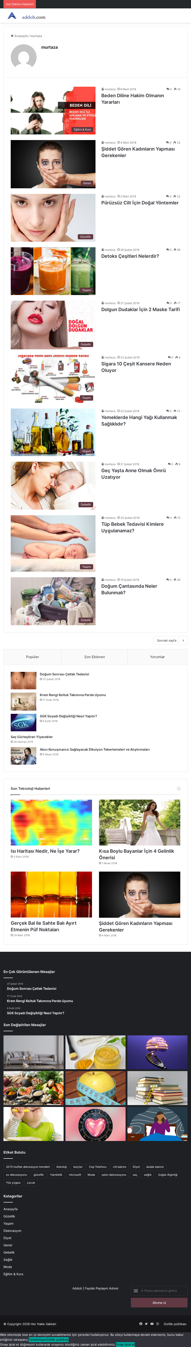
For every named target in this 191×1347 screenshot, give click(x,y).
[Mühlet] (25, 16)
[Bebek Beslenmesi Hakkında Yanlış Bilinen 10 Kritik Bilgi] (33, 1124)
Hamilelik (56, 1174)
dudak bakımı (155, 1166)
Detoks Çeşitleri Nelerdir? (130, 256)
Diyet (136, 1166)
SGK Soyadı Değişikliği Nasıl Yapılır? (68, 716)
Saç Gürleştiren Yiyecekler (32, 737)
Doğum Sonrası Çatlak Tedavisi (64, 674)
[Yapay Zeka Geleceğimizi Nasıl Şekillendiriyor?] (157, 1052)
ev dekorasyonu (16, 1174)
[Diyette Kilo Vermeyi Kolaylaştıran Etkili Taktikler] (95, 1088)
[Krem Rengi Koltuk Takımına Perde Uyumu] (23, 702)
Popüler (32, 657)
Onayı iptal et (125, 1344)
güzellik (39, 1174)
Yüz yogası (13, 1182)
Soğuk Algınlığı (167, 1174)
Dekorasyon (12, 1231)
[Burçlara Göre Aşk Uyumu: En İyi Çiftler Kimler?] (95, 1124)
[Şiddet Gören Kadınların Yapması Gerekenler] (139, 895)
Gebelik (8, 1252)
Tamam (34, 1339)
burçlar (77, 1166)
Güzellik (9, 1216)
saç (135, 1174)
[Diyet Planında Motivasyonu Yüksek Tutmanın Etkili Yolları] (33, 1088)
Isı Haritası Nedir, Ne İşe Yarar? (45, 851)
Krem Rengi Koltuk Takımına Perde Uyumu (73, 695)
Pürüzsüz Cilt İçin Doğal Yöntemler (140, 203)
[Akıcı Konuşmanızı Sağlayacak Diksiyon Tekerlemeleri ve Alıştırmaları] (23, 756)
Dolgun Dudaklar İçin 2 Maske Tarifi (140, 309)
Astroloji (61, 1166)
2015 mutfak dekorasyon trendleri (28, 1166)
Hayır (42, 1339)
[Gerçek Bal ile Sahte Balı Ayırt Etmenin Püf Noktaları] (51, 894)
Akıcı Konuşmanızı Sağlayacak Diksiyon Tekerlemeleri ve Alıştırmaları (95, 749)
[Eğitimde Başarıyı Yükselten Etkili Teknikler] (157, 1088)
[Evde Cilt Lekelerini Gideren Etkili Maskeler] (95, 1052)
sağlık (148, 1174)
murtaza (49, 47)
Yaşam (8, 1223)
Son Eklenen (94, 657)
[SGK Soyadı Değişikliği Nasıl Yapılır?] (23, 722)
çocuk (31, 1182)
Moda (91, 1174)
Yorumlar (157, 657)
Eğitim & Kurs (13, 1274)
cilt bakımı (119, 1166)
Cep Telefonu (97, 1166)
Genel (7, 1245)
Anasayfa (21, 36)
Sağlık (7, 1259)
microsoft (75, 1174)
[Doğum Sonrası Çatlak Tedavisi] (23, 680)
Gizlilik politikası (175, 1324)
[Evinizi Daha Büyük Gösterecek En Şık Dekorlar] (33, 1052)
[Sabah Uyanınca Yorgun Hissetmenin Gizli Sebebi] (157, 1124)
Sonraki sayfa (166, 640)
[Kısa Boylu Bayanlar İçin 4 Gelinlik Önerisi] (139, 822)
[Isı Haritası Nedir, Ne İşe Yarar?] (51, 822)
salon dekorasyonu (114, 1174)
